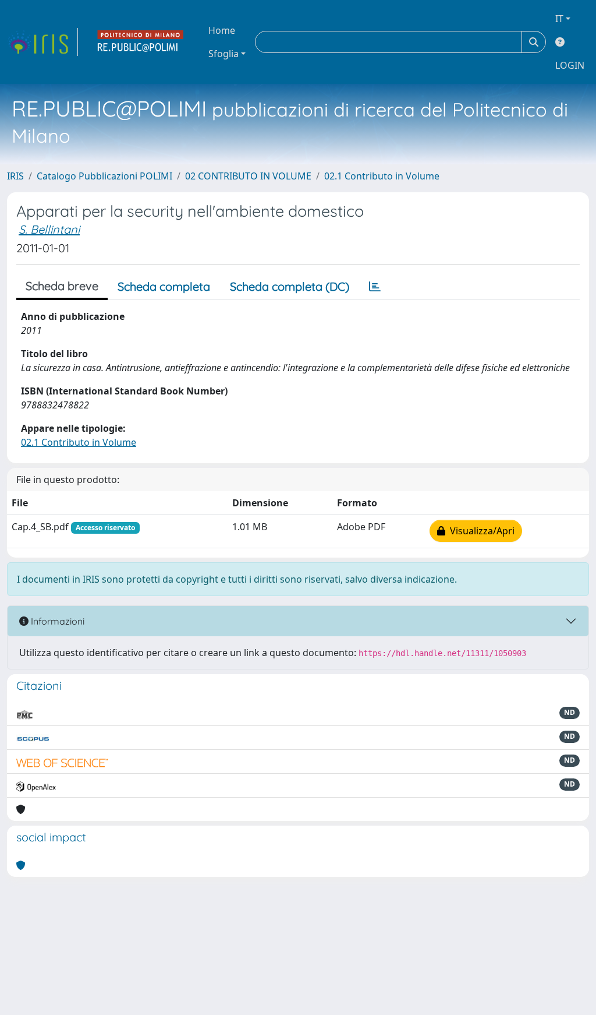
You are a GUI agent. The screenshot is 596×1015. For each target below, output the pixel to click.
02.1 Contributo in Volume (381, 176)
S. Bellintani (49, 229)
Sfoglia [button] (223, 53)
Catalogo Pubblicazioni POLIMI (104, 176)
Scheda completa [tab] (164, 286)
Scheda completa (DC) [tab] (289, 286)
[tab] (375, 286)
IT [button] (559, 18)
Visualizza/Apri (480, 530)
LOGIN (569, 65)
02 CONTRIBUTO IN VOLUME (248, 176)
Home (221, 30)
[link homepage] (42, 42)
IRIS (15, 176)
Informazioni (56, 621)
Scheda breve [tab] (62, 286)
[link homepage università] (140, 42)
